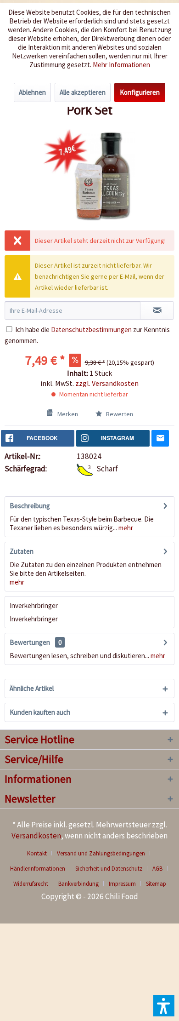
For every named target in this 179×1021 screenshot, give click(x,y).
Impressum (122, 884)
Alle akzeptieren (83, 92)
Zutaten (22, 551)
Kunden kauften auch (40, 712)
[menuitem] (40, 853)
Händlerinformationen (37, 868)
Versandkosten (36, 836)
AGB (157, 868)
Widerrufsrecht (30, 884)
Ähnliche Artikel (32, 688)
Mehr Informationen (121, 64)
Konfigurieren (140, 92)
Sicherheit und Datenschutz (108, 868)
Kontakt (37, 853)
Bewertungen (30, 642)
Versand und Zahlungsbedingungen (101, 853)
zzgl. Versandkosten (107, 383)
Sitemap (156, 884)
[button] (163, 1005)
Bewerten (119, 414)
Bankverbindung (78, 884)
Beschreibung (30, 505)
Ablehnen (32, 92)
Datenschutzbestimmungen (91, 329)
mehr (125, 527)
